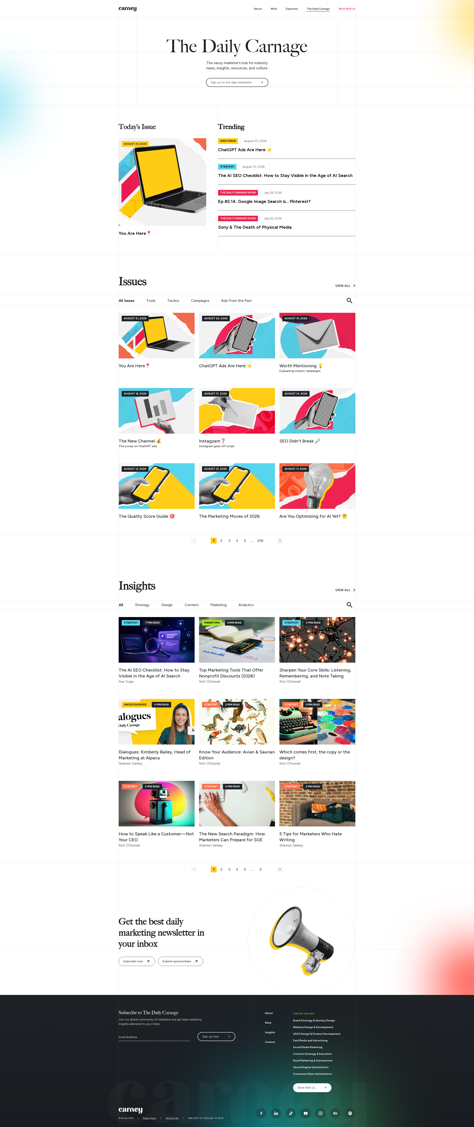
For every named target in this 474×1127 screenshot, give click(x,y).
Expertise (292, 8)
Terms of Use (172, 1118)
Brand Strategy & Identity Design (314, 1020)
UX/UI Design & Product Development (317, 1033)
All (121, 605)
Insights (270, 1032)
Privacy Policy (149, 1118)
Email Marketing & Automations (312, 1060)
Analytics (246, 605)
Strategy (142, 605)
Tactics (173, 300)
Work (274, 8)
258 (260, 541)
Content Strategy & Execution (312, 1053)
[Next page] (280, 541)
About (258, 8)
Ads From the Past (236, 300)
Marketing (218, 605)
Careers (270, 1042)
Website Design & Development (313, 1027)
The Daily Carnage (318, 8)
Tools (150, 300)
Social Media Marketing (307, 1047)
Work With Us (347, 8)
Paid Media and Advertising (310, 1040)
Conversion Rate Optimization (312, 1073)
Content (191, 605)
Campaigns (200, 300)
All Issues (126, 300)
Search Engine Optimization (310, 1067)
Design (167, 605)
